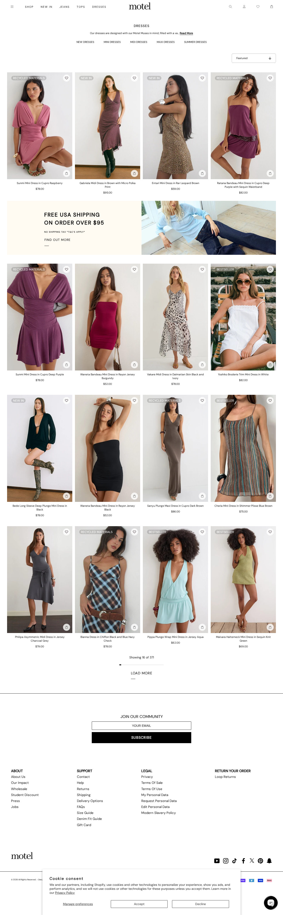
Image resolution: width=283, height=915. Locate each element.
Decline (200, 904)
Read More (186, 33)
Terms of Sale (152, 783)
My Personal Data (154, 795)
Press (15, 801)
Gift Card (84, 825)
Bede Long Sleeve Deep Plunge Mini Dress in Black (40, 507)
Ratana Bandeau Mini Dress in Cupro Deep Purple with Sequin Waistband (243, 185)
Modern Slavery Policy (158, 813)
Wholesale (19, 789)
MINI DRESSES (112, 42)
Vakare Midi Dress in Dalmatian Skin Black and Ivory (175, 376)
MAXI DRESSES (166, 42)
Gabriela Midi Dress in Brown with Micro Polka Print (108, 185)
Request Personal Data (159, 801)
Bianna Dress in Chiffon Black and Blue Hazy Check (107, 639)
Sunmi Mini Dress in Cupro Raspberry (40, 183)
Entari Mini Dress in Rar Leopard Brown (175, 183)
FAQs (81, 807)
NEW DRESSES (85, 42)
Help (80, 783)
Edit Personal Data (155, 807)
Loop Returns (225, 777)
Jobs (15, 807)
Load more (141, 673)
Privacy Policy (65, 893)
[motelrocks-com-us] (140, 6)
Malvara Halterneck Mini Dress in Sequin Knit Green (243, 639)
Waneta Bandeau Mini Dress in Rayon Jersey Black (107, 507)
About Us (18, 777)
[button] (66, 78)
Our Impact (20, 783)
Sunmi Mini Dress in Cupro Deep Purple (40, 374)
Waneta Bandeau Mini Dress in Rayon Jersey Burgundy (107, 376)
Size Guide (85, 813)
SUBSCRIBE (141, 737)
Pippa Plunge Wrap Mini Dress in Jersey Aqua (175, 637)
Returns (83, 789)
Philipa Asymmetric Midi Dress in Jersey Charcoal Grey (40, 639)
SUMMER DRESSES (195, 42)
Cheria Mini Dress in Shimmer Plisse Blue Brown (243, 506)
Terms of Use (151, 789)
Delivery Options (90, 801)
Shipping (83, 795)
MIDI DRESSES (138, 42)
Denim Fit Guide (89, 819)
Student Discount (25, 795)
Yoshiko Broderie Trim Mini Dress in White (243, 374)
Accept (139, 904)
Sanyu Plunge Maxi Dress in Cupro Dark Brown (175, 506)
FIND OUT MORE (57, 240)
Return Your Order (233, 771)
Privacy (147, 777)
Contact (83, 777)
